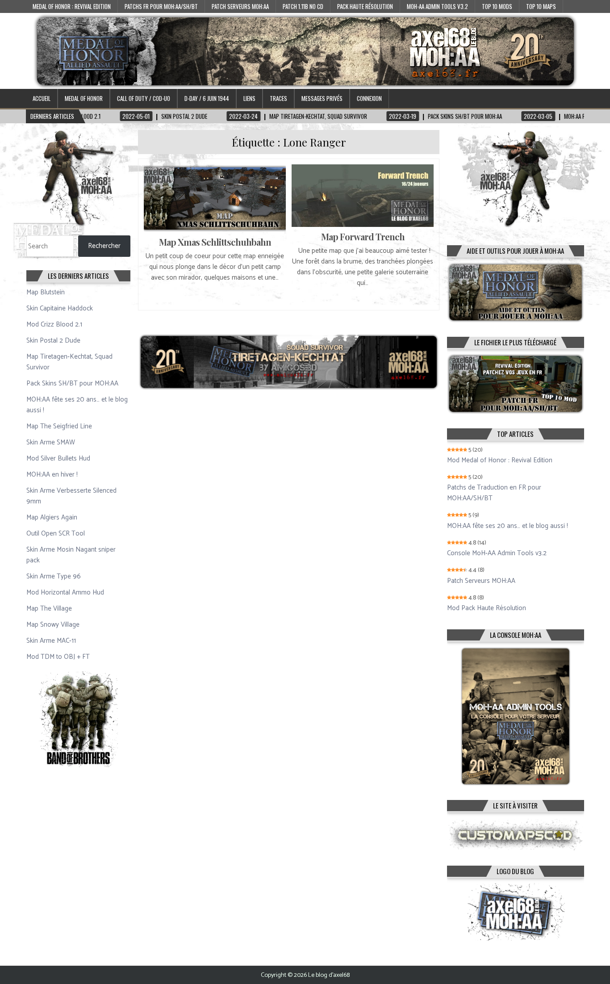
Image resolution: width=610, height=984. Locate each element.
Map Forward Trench (363, 236)
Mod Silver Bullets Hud (58, 458)
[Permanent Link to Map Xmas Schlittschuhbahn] (215, 198)
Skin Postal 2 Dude (53, 340)
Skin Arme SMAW (50, 442)
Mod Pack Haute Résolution (486, 608)
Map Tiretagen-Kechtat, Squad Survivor (69, 362)
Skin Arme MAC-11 (51, 640)
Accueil (41, 98)
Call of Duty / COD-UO (143, 98)
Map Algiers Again (51, 517)
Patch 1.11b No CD (303, 6)
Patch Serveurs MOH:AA (240, 6)
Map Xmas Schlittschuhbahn (215, 242)
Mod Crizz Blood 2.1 (54, 324)
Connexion (369, 98)
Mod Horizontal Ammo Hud (65, 592)
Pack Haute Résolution (365, 6)
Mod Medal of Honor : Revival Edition (499, 460)
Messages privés (322, 98)
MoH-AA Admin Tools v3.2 (437, 6)
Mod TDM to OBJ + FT (58, 656)
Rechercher (104, 245)
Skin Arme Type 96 (53, 576)
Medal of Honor (84, 98)
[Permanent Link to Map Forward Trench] (363, 195)
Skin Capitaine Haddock (59, 308)
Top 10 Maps (541, 6)
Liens (249, 98)
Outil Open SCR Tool (55, 533)
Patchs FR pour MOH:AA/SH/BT (161, 6)
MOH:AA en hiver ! (52, 474)
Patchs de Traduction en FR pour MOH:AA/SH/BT (494, 493)
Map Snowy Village (52, 624)
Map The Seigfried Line (59, 426)
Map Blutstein (45, 292)
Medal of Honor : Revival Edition (72, 6)
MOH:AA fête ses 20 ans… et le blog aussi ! (77, 405)
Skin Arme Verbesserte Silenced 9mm (71, 496)
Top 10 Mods (497, 6)
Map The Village (49, 608)
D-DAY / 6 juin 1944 (206, 98)
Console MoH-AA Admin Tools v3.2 (497, 553)
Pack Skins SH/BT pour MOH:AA (72, 383)
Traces (278, 98)
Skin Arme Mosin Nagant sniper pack (71, 555)
